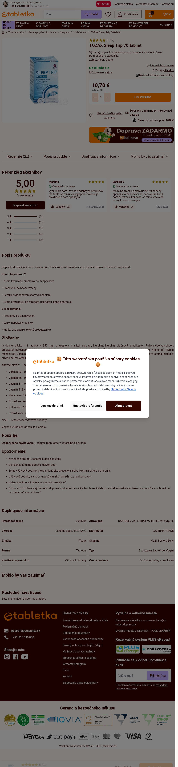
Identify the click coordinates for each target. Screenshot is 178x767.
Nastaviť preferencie (87, 405)
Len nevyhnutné (52, 405)
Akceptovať (123, 405)
